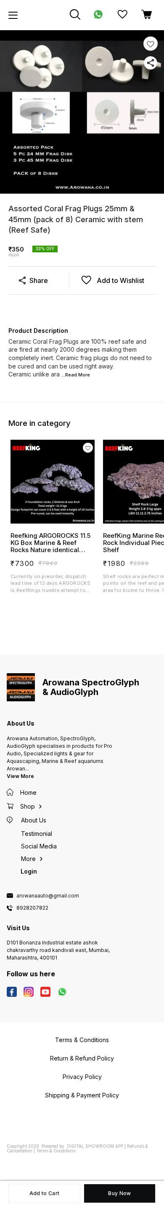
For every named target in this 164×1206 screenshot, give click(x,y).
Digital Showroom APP (95, 1146)
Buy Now (119, 1193)
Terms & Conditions (55, 1150)
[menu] (13, 15)
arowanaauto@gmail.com (47, 896)
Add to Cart (44, 1193)
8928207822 (32, 908)
